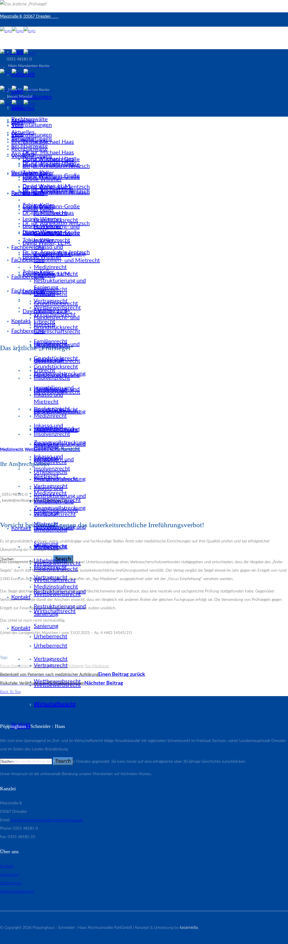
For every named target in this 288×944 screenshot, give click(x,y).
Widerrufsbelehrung (17, 891)
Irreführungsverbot (49, 666)
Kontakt (7, 866)
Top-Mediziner (97, 666)
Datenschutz (11, 883)
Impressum (9, 875)
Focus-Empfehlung (16, 666)
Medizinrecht (11, 450)
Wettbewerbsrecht (41, 450)
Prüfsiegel (75, 666)
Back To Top (10, 692)
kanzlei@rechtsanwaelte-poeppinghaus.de (47, 820)
